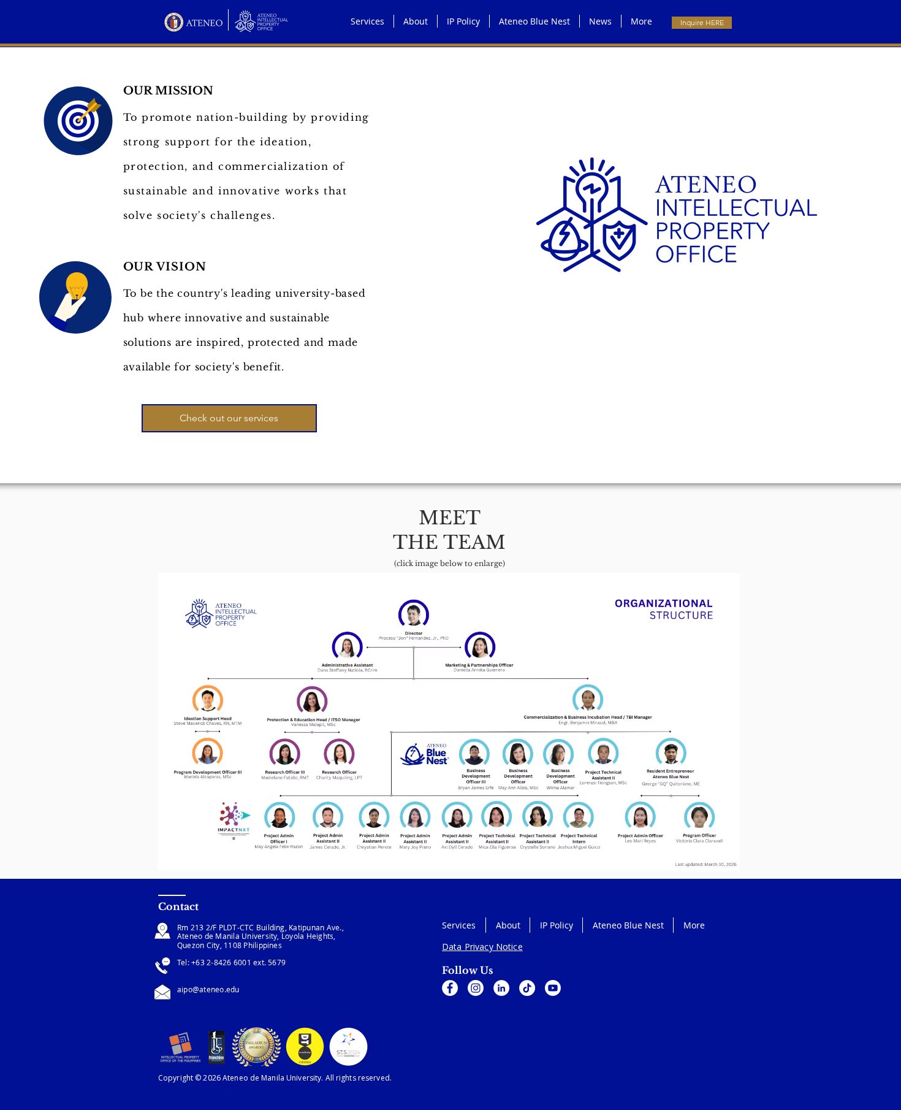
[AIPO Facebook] (450, 988)
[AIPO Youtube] (553, 988)
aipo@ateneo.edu (208, 989)
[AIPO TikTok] (527, 988)
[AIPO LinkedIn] (501, 988)
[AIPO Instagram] (476, 988)
